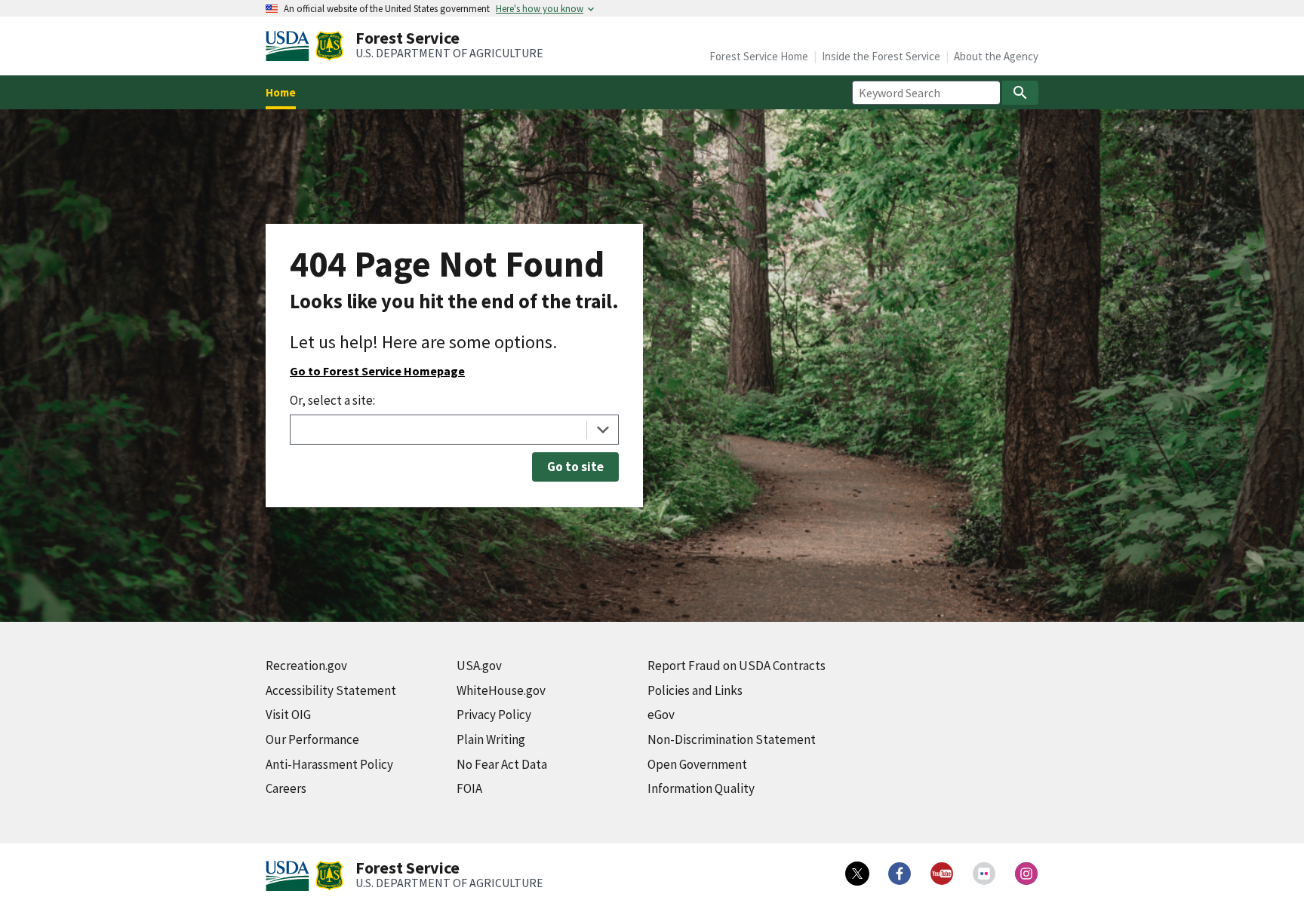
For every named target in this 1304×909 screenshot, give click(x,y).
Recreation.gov (306, 665)
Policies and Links (695, 690)
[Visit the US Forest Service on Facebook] (899, 874)
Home (281, 92)
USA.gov (479, 665)
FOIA (469, 788)
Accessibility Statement (331, 690)
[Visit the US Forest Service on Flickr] (984, 874)
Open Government (697, 764)
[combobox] (454, 430)
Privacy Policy (494, 714)
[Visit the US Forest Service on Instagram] (1026, 874)
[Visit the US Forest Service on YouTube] (942, 874)
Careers (286, 788)
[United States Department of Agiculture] (290, 46)
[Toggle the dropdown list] (602, 429)
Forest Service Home (758, 56)
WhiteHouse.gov (501, 690)
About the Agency (996, 56)
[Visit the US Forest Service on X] (857, 874)
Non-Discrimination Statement (731, 739)
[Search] (1020, 93)
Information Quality (701, 788)
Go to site (575, 466)
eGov (661, 714)
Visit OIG (288, 714)
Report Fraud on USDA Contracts (736, 665)
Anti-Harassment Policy (329, 764)
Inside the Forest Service (881, 56)
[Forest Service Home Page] (329, 46)
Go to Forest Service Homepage (377, 370)
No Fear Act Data (502, 764)
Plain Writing (491, 739)
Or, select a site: (332, 400)
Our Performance (312, 739)
